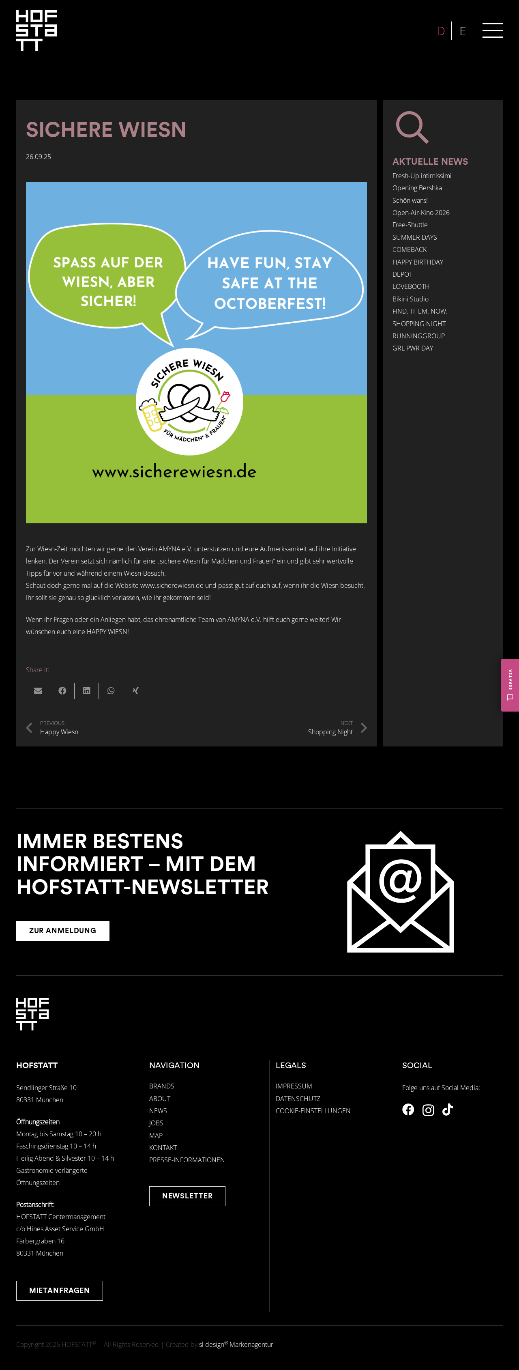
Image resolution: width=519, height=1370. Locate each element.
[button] (492, 30)
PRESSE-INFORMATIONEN (187, 1159)
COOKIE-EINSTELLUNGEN (313, 1110)
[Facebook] (408, 1109)
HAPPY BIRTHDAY (417, 262)
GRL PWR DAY (412, 348)
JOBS (156, 1122)
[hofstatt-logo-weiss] (36, 30)
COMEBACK (409, 249)
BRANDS (161, 1086)
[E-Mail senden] (38, 691)
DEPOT (402, 274)
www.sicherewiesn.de (172, 585)
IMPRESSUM (294, 1086)
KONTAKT (163, 1147)
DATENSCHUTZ (298, 1098)
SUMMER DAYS (414, 237)
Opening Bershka (417, 188)
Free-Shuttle (410, 225)
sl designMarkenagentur (236, 1344)
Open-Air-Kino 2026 (421, 212)
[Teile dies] (62, 691)
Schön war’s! (410, 200)
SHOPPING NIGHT (419, 323)
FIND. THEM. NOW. (420, 311)
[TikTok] (447, 1109)
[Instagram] (428, 1110)
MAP (156, 1135)
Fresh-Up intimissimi (422, 175)
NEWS (158, 1110)
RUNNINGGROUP (418, 335)
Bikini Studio (410, 299)
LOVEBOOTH (411, 286)
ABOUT (159, 1098)
